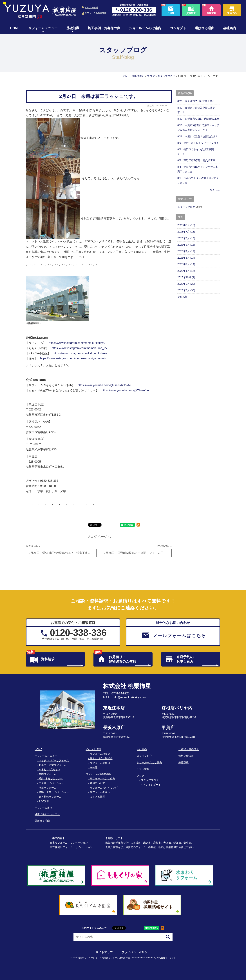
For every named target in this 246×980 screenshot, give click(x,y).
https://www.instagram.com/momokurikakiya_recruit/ (73, 358)
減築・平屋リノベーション (54, 792)
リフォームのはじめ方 (102, 778)
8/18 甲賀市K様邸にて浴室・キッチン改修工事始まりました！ (198, 127)
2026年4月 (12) (186, 251)
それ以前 (182, 296)
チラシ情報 (143, 768)
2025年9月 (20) (186, 283)
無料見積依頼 (186, 755)
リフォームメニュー (43, 28)
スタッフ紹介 (144, 755)
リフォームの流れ (100, 792)
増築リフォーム (47, 787)
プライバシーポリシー (136, 952)
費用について (97, 783)
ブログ (140, 775)
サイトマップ (104, 952)
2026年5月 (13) (186, 244)
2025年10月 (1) (186, 277)
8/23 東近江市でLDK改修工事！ (196, 101)
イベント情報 (91, 7)
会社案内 (229, 28)
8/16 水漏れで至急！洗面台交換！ (197, 136)
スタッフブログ (186, 207)
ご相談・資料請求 (188, 749)
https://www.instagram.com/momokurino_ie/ (79, 348)
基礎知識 (72, 28)
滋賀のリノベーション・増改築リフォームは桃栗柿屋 (104, 957)
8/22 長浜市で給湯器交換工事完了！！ (196, 110)
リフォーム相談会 (100, 753)
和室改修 (44, 801)
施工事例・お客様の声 (104, 28)
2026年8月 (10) (186, 225)
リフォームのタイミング (104, 787)
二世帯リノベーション (51, 783)
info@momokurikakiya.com (130, 697)
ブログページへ (99, 537)
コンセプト (178, 28)
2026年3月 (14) (186, 257)
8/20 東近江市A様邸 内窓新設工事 (198, 118)
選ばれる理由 (204, 28)
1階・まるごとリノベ (51, 778)
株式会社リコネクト (166, 957)
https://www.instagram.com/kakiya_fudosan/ (81, 353)
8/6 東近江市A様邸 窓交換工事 (196, 160)
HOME (15, 28)
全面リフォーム (47, 774)
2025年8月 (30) (186, 290)
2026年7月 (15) (186, 231)
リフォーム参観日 (100, 763)
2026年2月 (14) (186, 264)
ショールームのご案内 (145, 28)
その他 (93, 767)
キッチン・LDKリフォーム (54, 760)
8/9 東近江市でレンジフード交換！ (198, 142)
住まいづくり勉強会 (101, 758)
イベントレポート (151, 784)
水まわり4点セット (49, 769)
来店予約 (183, 762)
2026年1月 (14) (186, 270)
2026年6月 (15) (186, 238)
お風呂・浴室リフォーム (52, 765)
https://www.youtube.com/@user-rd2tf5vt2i (104, 385)
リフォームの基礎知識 (95, 13)
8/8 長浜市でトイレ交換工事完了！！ (195, 151)
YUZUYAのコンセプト (47, 814)
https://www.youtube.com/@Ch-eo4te (125, 390)
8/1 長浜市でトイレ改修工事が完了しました (198, 180)
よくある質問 (97, 796)
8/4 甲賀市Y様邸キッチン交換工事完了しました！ (197, 169)
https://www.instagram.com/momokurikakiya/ (77, 342)
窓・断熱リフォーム (50, 796)
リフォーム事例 (43, 807)
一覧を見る (214, 189)
